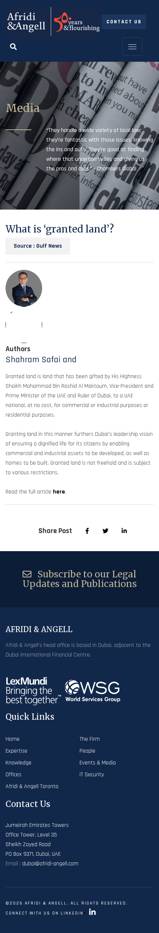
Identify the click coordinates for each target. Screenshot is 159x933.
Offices (13, 774)
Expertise (16, 751)
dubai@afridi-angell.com (50, 864)
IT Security (92, 774)
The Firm (90, 739)
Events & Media (98, 763)
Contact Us (124, 21)
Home (13, 739)
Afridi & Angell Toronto (32, 786)
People (87, 751)
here (59, 492)
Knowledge (18, 763)
